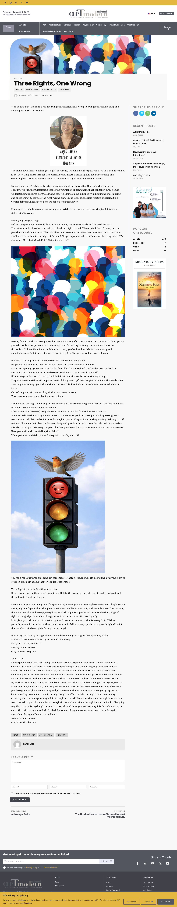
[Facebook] (5, 3)
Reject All (149, 902)
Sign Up (105, 861)
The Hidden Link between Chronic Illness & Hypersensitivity (100, 815)
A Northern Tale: (141, 131)
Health (19, 89)
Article (18, 78)
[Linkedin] (153, 113)
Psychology (32, 89)
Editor (22, 95)
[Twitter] (21, 3)
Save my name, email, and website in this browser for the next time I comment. (47, 793)
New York (64, 89)
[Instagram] (11, 3)
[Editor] (16, 95)
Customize (131, 902)
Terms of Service (50, 868)
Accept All (165, 902)
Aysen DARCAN (49, 89)
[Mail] (16, 3)
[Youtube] (27, 3)
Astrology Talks (20, 814)
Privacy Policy (31, 868)
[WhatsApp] (147, 113)
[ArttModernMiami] (88, 13)
